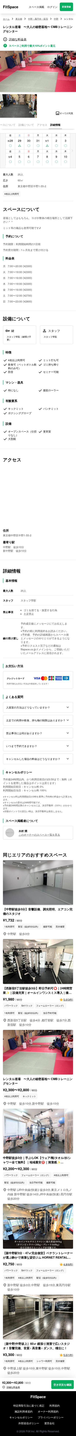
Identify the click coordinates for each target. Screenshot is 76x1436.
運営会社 (49, 1423)
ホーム (6, 18)
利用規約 (54, 1405)
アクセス (42, 125)
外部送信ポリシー (28, 1423)
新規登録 (66, 7)
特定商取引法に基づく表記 (28, 1405)
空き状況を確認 (62, 1384)
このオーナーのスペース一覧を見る (39, 834)
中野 (56, 18)
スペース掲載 (36, 7)
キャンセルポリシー (21, 1417)
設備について (26, 125)
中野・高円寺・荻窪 (38, 18)
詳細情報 (55, 125)
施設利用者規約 (24, 1411)
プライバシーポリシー (51, 1417)
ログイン (52, 7)
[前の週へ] (3, 150)
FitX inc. (30, 1431)
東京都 (18, 18)
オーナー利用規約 (48, 1411)
